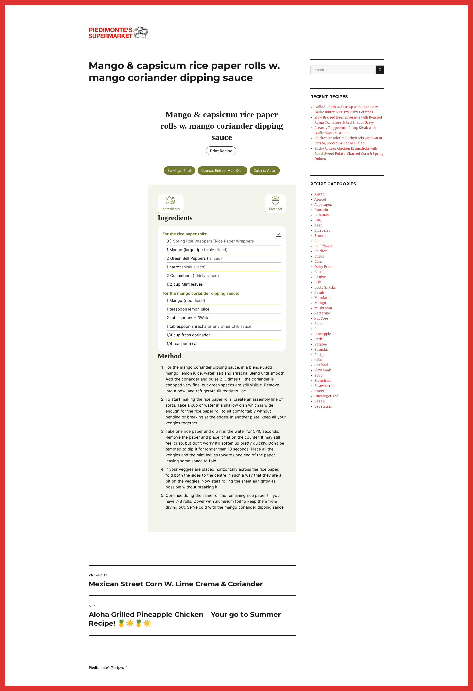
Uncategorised (326, 396)
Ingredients (170, 209)
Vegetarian (323, 406)
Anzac (319, 194)
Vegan (319, 401)
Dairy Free (323, 267)
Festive (320, 277)
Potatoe (320, 344)
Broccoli (320, 236)
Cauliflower (323, 246)
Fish (317, 282)
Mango (320, 303)
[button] (278, 233)
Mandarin (322, 298)
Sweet (319, 391)
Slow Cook (322, 370)
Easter (319, 272)
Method (275, 209)
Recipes (320, 355)
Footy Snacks (325, 287)
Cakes (319, 241)
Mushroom (323, 308)
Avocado (321, 210)
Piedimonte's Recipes (106, 668)
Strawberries (324, 386)
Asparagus (323, 205)
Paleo (318, 324)
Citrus (319, 256)
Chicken (320, 251)
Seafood (321, 365)
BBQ (317, 220)
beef (318, 225)
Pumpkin (321, 349)
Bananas (321, 215)
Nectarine (322, 313)
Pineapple (322, 334)
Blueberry (322, 230)
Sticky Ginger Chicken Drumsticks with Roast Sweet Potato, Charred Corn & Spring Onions (349, 153)
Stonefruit (322, 381)
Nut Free (321, 318)
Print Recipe (221, 150)
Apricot (320, 199)
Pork (318, 339)
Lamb (319, 293)
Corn (318, 261)
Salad (318, 360)
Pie (317, 329)
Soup (318, 375)
